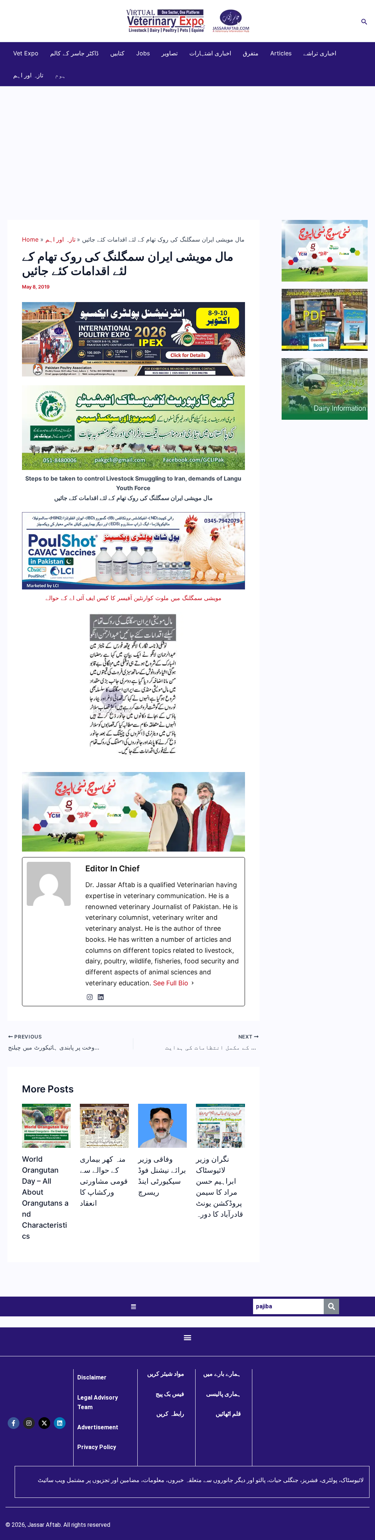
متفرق (251, 53)
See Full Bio (170, 983)
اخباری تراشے (319, 53)
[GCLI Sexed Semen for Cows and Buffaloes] (133, 427)
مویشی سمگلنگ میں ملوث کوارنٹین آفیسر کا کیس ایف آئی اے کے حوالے (133, 598)
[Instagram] (89, 997)
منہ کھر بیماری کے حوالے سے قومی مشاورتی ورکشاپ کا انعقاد (104, 1181)
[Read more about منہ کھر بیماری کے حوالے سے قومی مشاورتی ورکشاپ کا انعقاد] (104, 1144)
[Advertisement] (187, 141)
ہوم (60, 75)
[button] (364, 21)
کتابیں (117, 53)
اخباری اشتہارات (210, 53)
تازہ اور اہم (28, 75)
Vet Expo (25, 53)
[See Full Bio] (192, 983)
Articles (281, 53)
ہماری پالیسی (223, 1393)
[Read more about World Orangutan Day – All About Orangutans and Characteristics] (46, 1132)
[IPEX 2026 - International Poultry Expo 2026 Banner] (133, 338)
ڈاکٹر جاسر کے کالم (74, 53)
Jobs (143, 53)
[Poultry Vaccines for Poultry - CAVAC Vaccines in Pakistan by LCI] (133, 550)
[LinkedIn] (100, 997)
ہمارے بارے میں (222, 1373)
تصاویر (169, 53)
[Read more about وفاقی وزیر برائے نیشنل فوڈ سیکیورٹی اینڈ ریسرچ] (162, 1132)
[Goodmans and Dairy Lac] (133, 811)
